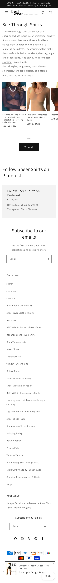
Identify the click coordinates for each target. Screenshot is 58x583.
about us (11, 290)
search (9, 283)
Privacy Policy (13, 448)
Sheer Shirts (12, 349)
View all (29, 147)
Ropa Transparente (16, 342)
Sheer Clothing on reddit (19, 385)
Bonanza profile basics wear (21, 426)
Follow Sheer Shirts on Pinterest (23, 193)
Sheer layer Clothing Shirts (20, 312)
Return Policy (13, 371)
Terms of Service (14, 455)
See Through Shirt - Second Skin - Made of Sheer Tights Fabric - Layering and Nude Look (14, 118)
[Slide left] (21, 138)
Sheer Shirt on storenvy (18, 378)
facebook (11, 320)
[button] (6, 12)
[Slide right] (36, 138)
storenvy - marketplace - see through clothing (25, 402)
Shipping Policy (14, 433)
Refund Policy (13, 440)
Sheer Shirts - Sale (15, 418)
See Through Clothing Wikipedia (23, 411)
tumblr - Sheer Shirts (17, 363)
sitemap (10, 298)
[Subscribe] (47, 259)
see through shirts (19, 31)
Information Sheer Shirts (19, 305)
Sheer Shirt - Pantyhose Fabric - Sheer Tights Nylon (37, 117)
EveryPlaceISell (14, 356)
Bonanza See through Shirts (21, 334)
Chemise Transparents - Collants (23, 477)
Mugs (9, 484)
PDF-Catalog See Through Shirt (22, 462)
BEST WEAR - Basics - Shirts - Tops (23, 327)
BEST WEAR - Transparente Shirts (23, 392)
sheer (5, 35)
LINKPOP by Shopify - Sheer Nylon (24, 469)
